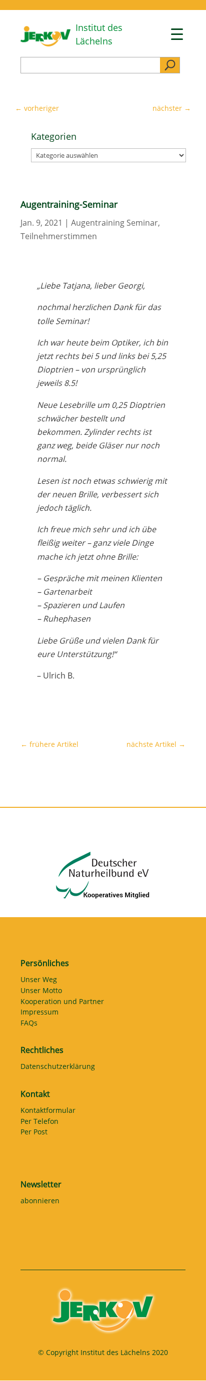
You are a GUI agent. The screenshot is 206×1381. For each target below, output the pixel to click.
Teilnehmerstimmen (58, 236)
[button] (18, 1363)
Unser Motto (41, 992)
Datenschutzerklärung (57, 1068)
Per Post (34, 1133)
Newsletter (41, 1184)
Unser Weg (38, 981)
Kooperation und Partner (62, 1003)
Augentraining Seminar (114, 222)
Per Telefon (39, 1123)
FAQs (29, 1025)
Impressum (39, 1014)
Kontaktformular (48, 1112)
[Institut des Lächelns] (45, 43)
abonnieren (40, 1202)
